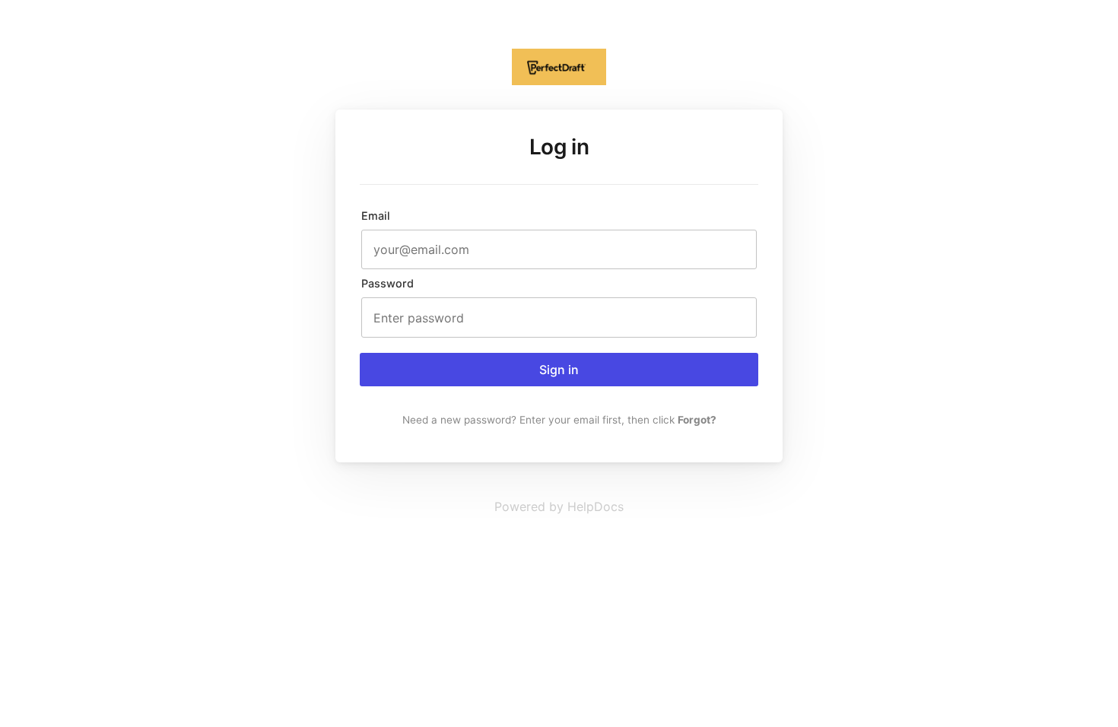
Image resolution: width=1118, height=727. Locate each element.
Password (387, 283)
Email (375, 215)
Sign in (559, 369)
